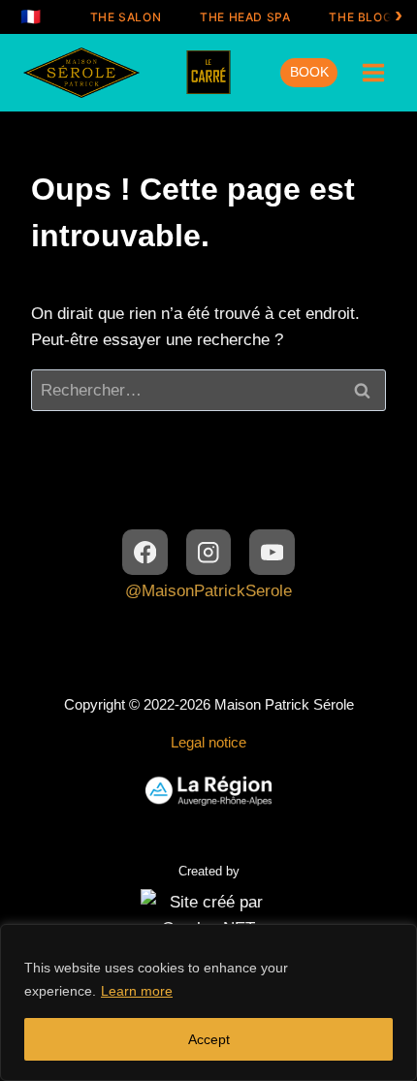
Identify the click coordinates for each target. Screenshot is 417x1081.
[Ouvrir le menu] (373, 72)
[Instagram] (209, 552)
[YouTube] (272, 552)
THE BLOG (360, 17)
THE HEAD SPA (245, 17)
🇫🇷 (31, 16)
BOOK (309, 72)
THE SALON (125, 17)
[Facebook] (145, 552)
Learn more (137, 991)
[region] (208, 1002)
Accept (209, 1039)
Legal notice (208, 742)
